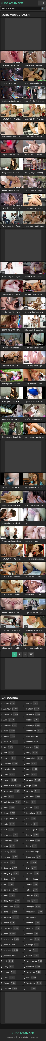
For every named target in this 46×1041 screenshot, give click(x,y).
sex (31, 862)
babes (9, 736)
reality (32, 835)
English (42, 2)
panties (32, 807)
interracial (10, 928)
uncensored (34, 911)
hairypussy (11, 906)
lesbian (32, 709)
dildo (8, 807)
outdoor (33, 796)
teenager (33, 906)
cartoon (9, 758)
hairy (9, 895)
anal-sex (10, 725)
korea (8, 977)
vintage (32, 944)
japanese (10, 950)
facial (8, 846)
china (8, 774)
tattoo (32, 890)
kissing (9, 972)
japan (9, 933)
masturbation (32, 742)
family (9, 851)
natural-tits (34, 758)
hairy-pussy (11, 900)
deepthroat (11, 791)
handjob (10, 911)
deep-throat (12, 785)
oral (31, 774)
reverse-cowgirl (33, 852)
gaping (9, 879)
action (9, 703)
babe (9, 730)
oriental (32, 791)
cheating (10, 763)
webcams (33, 972)
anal (8, 719)
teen (31, 900)
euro (8, 829)
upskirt (32, 933)
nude (31, 769)
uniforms (32, 928)
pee (30, 818)
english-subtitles (10, 819)
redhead (33, 840)
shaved (32, 873)
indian (9, 922)
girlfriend (10, 890)
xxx (30, 988)
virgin (31, 950)
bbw (8, 752)
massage (33, 725)
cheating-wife (9, 770)
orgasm (33, 780)
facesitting (10, 840)
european (10, 835)
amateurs (10, 714)
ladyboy (10, 988)
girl (8, 884)
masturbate (34, 730)
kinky (8, 966)
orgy (31, 785)
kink (8, 961)
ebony (9, 813)
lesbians (33, 714)
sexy (31, 868)
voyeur (32, 955)
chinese (9, 780)
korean (9, 983)
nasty (31, 752)
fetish (8, 862)
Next (31, 654)
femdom (10, 857)
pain (30, 802)
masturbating (32, 737)
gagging (10, 868)
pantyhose (33, 813)
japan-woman (9, 945)
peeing (31, 824)
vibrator (32, 939)
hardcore (10, 917)
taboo (32, 884)
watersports (34, 961)
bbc (8, 747)
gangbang (10, 873)
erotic (8, 824)
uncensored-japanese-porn (32, 918)
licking (32, 719)
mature (32, 747)
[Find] (43, 8)
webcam (33, 966)
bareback (10, 741)
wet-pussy (33, 983)
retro (31, 846)
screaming (33, 857)
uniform (32, 922)
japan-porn (11, 939)
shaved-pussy (32, 879)
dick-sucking (11, 802)
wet (31, 977)
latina (32, 703)
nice (31, 763)
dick (8, 796)
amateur (10, 709)
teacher (32, 895)
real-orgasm (34, 829)
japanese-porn (9, 956)
